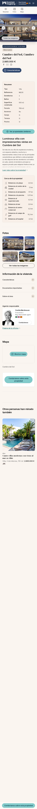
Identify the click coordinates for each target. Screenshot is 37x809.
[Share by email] (7, 64)
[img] (16, 317)
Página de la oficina (10, 328)
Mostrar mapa (20, 354)
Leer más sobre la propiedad (14, 170)
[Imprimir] (11, 64)
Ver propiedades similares (20, 132)
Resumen (6, 12)
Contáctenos (23, 322)
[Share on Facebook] (3, 64)
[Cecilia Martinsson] (8, 316)
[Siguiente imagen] (33, 28)
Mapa (22, 12)
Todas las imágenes (10, 38)
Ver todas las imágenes (18, 266)
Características (13, 70)
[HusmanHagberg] (14, 3)
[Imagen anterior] (3, 28)
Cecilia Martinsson (22, 310)
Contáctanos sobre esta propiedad (18, 379)
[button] (18, 249)
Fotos (14, 12)
